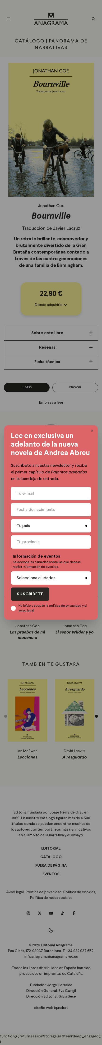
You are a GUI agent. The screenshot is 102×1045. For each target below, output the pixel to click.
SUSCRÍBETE (30, 594)
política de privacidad (65, 605)
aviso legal (26, 610)
